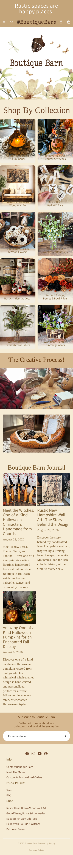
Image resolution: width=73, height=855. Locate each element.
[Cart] (69, 22)
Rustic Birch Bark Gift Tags (21, 819)
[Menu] (4, 22)
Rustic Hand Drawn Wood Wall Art (26, 808)
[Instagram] (33, 753)
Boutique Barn (31, 843)
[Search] (12, 22)
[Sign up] (65, 736)
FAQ (8, 795)
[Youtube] (40, 753)
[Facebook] (27, 753)
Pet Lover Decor (15, 829)
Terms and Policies (36, 850)
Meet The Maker (15, 772)
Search (10, 790)
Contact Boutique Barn (19, 767)
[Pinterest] (46, 753)
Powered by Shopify (46, 843)
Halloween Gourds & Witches (23, 824)
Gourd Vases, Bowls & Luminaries (26, 813)
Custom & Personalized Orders (24, 777)
